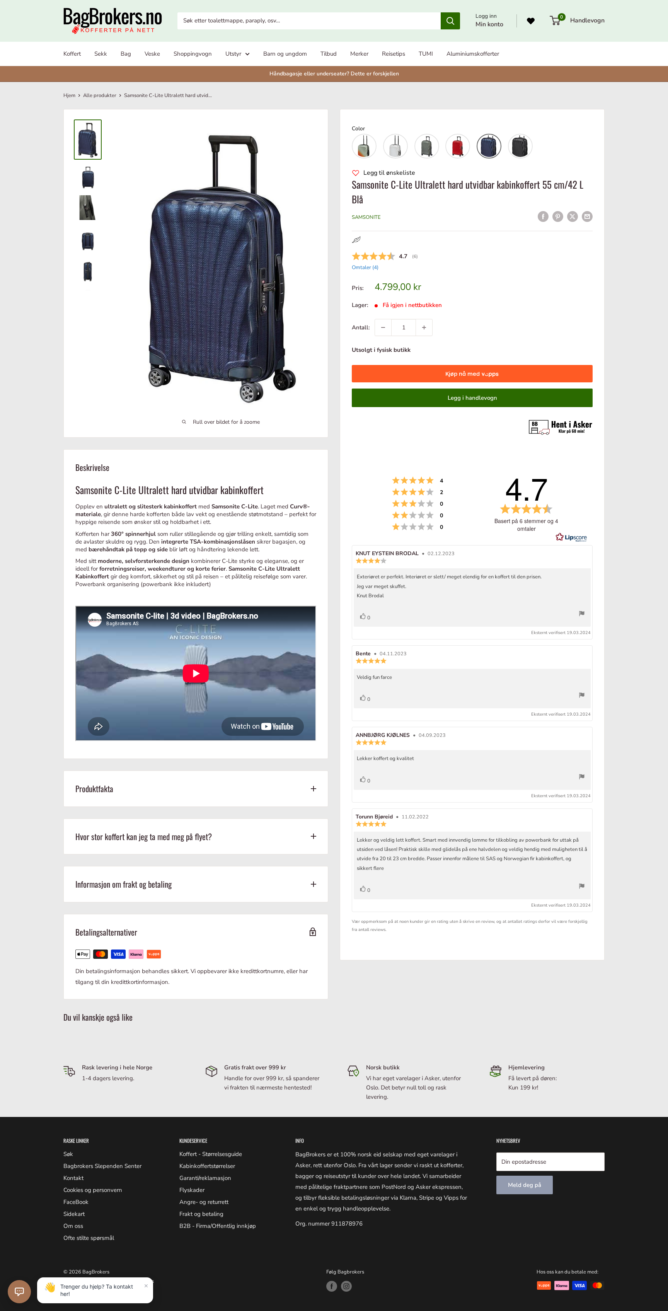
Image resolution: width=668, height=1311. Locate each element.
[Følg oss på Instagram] (346, 1286)
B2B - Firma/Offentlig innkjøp (217, 1226)
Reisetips (393, 54)
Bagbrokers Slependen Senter (102, 1166)
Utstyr (233, 54)
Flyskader (191, 1190)
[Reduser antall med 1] (383, 327)
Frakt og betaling (201, 1214)
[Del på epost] (587, 216)
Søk (68, 1154)
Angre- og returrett (203, 1202)
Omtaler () (365, 267)
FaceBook (76, 1202)
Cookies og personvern (92, 1190)
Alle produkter (99, 95)
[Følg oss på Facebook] (331, 1286)
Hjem (69, 95)
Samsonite (366, 217)
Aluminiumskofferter (472, 54)
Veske (152, 54)
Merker (359, 54)
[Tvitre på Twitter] (572, 216)
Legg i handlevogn (472, 398)
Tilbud (328, 54)
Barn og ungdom (285, 54)
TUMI (426, 54)
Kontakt (73, 1178)
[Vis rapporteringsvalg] (582, 614)
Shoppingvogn (193, 54)
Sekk (100, 54)
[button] (364, 146)
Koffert (72, 54)
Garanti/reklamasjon (205, 1178)
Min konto (489, 24)
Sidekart (74, 1214)
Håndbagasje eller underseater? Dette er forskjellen (334, 73)
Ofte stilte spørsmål (88, 1238)
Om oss (73, 1226)
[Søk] (450, 20)
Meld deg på (524, 1185)
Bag (126, 54)
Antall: (361, 327)
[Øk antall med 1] (424, 327)
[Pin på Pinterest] (557, 216)
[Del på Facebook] (543, 216)
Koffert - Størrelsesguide (210, 1154)
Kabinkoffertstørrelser (207, 1166)
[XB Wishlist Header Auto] (531, 21)
